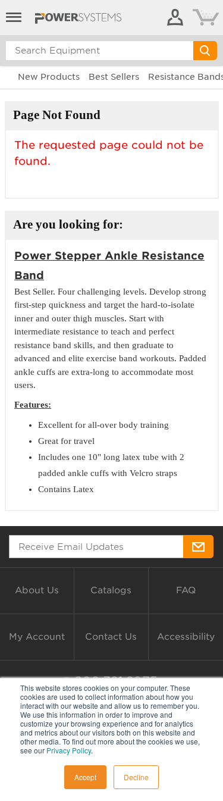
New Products (49, 77)
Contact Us (111, 636)
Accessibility (186, 636)
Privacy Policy (68, 750)
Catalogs (110, 590)
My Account (37, 636)
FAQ (186, 590)
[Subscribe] (198, 546)
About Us (37, 590)
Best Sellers (114, 77)
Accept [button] (85, 777)
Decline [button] (136, 777)
